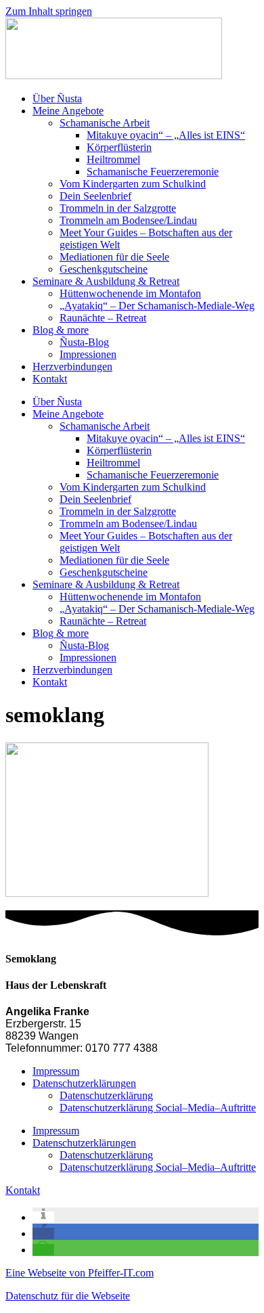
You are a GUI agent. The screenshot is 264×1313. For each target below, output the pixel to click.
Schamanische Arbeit (105, 123)
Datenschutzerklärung (106, 1095)
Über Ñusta (57, 98)
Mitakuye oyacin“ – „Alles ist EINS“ (166, 135)
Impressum (55, 1071)
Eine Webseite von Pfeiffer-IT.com (79, 1272)
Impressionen (88, 354)
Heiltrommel (113, 159)
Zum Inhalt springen (48, 11)
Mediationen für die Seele (114, 257)
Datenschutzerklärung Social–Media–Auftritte (158, 1107)
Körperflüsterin (119, 147)
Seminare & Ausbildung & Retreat (105, 281)
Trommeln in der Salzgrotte (118, 208)
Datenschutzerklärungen (84, 1083)
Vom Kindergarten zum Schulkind (133, 184)
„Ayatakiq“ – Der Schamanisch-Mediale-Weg (157, 305)
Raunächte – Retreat (103, 318)
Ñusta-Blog (84, 342)
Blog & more (60, 330)
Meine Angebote (68, 110)
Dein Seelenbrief (95, 196)
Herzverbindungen (72, 366)
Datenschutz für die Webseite (67, 1295)
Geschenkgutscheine (104, 269)
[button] (43, 1217)
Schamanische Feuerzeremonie (153, 171)
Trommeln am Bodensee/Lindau (128, 220)
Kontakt (49, 378)
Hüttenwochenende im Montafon (130, 293)
